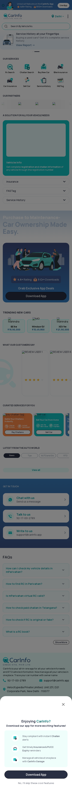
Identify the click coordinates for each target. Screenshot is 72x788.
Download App (36, 775)
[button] (36, 707)
